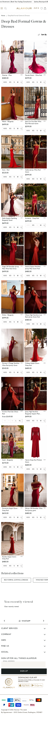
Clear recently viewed (11, 607)
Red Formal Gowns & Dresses (16, 580)
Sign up (24, 671)
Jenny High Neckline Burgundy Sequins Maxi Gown (32, 414)
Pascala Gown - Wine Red (33, 75)
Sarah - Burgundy (7, 460)
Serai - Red (5, 170)
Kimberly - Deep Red (32, 218)
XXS (28, 225)
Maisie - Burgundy (8, 121)
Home (3, 16)
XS (5, 421)
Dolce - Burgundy (8, 315)
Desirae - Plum (7, 75)
